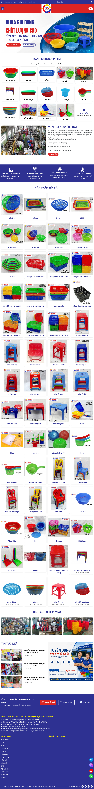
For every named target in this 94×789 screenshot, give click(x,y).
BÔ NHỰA (4, 763)
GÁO (2, 766)
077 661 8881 (67, 702)
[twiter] (86, 786)
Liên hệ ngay (28, 45)
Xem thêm (53, 154)
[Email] (91, 771)
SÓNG (3, 745)
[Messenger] (91, 765)
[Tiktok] (83, 786)
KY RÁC (3, 778)
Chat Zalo (86, 702)
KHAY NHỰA (5, 757)
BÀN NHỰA (4, 754)
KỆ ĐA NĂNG (5, 772)
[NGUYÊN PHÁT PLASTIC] (46, 8)
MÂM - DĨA (4, 775)
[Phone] (91, 776)
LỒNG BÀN (4, 760)
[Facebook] (92, 786)
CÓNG (3, 743)
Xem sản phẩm (12, 45)
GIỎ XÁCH (4, 748)
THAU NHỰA (5, 740)
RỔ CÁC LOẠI (5, 769)
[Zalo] (91, 760)
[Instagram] (89, 786)
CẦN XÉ (3, 751)
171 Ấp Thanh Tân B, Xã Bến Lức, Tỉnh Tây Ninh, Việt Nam (19, 2)
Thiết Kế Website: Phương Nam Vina (43, 786)
